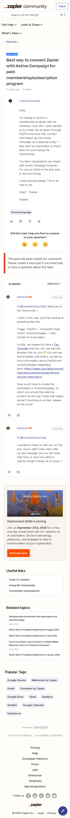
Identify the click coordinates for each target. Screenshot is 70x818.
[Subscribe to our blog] (41, 795)
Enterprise (35, 775)
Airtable (12, 705)
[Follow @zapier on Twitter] (47, 795)
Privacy (51, 813)
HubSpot (47, 696)
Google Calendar (33, 705)
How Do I (12, 41)
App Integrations (35, 786)
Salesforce (14, 713)
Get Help (8, 24)
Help (35, 753)
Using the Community (22, 585)
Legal (41, 813)
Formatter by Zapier (32, 688)
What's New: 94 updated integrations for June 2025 (33, 635)
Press (35, 764)
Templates (35, 781)
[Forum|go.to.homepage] (26, 6)
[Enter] (5, 15)
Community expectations (24, 590)
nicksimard (23, 296)
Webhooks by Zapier (44, 680)
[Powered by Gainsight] (35, 728)
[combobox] (35, 15)
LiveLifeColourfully (29, 100)
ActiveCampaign (21, 212)
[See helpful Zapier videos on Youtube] (54, 795)
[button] (62, 6)
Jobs (35, 769)
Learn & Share (30, 24)
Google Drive (15, 696)
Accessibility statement (48, 735)
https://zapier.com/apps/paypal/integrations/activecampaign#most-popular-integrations (40, 372)
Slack (32, 696)
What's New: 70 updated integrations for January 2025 (34, 654)
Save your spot (18, 553)
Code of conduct (19, 579)
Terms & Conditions (20, 735)
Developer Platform (35, 758)
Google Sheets (16, 680)
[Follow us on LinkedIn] (34, 795)
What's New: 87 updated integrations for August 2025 (34, 629)
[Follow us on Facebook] (28, 795)
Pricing (35, 747)
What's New (10, 33)
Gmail (10, 688)
